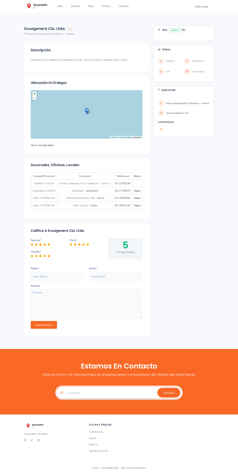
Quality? (36, 251)
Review (35, 285)
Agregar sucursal (98, 450)
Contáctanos (96, 431)
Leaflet (113, 137)
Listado (106, 6)
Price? (73, 240)
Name (34, 268)
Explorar (75, 6)
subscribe (168, 392)
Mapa (137, 190)
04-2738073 (122, 190)
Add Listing (201, 6)
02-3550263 (122, 197)
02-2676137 (122, 205)
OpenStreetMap (125, 137)
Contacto (123, 6)
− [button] (34, 98)
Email (92, 268)
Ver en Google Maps (42, 145)
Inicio (60, 6)
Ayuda (92, 438)
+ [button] (34, 93)
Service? (36, 240)
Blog (91, 6)
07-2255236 (122, 183)
